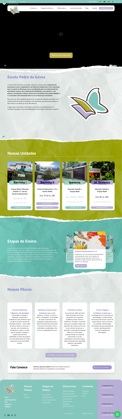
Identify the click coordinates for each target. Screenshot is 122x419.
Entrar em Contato (102, 367)
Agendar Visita (21, 207)
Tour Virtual (47, 203)
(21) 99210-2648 (107, 406)
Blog (86, 8)
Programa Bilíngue (69, 391)
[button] (33, 8)
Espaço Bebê (46, 395)
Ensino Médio (46, 403)
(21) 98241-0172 (107, 388)
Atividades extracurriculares (68, 405)
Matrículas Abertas (61, 55)
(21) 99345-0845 (107, 397)
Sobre (26, 395)
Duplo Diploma (67, 401)
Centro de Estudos (76, 8)
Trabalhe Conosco (87, 413)
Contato (94, 8)
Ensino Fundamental (49, 400)
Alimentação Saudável (70, 396)
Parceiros (27, 397)
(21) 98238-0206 (107, 415)
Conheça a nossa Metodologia (61, 355)
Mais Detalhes (80, 266)
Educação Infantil (47, 397)
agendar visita (106, 8)
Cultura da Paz (67, 399)
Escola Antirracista (69, 394)
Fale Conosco (69, 413)
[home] (14, 8)
